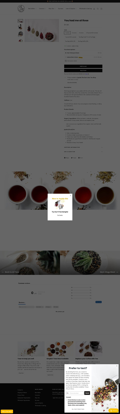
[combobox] (67, 393)
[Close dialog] (117, 366)
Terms (72, 389)
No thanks (60, 215)
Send (87, 393)
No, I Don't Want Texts (78, 409)
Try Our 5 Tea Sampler (60, 212)
